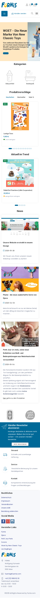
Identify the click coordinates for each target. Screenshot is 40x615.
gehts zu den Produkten (14, 398)
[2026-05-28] (4, 250)
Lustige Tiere (8, 133)
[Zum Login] (27, 5)
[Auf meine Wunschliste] (5, 123)
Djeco (3, 535)
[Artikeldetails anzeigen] (5, 118)
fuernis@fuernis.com (13, 574)
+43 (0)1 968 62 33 (12, 578)
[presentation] (3, 79)
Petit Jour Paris (7, 539)
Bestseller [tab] (21, 97)
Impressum (5, 501)
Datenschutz (6, 497)
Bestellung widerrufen (9, 511)
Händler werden (20, 13)
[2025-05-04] (4, 364)
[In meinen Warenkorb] (5, 113)
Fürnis (3, 532)
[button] (2, 38)
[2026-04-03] (4, 303)
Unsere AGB (5, 508)
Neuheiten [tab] (10, 97)
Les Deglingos (6, 549)
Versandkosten (7, 504)
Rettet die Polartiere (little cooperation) (18, 190)
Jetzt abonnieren (20, 444)
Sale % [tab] (31, 97)
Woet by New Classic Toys (11, 545)
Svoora (4, 542)
